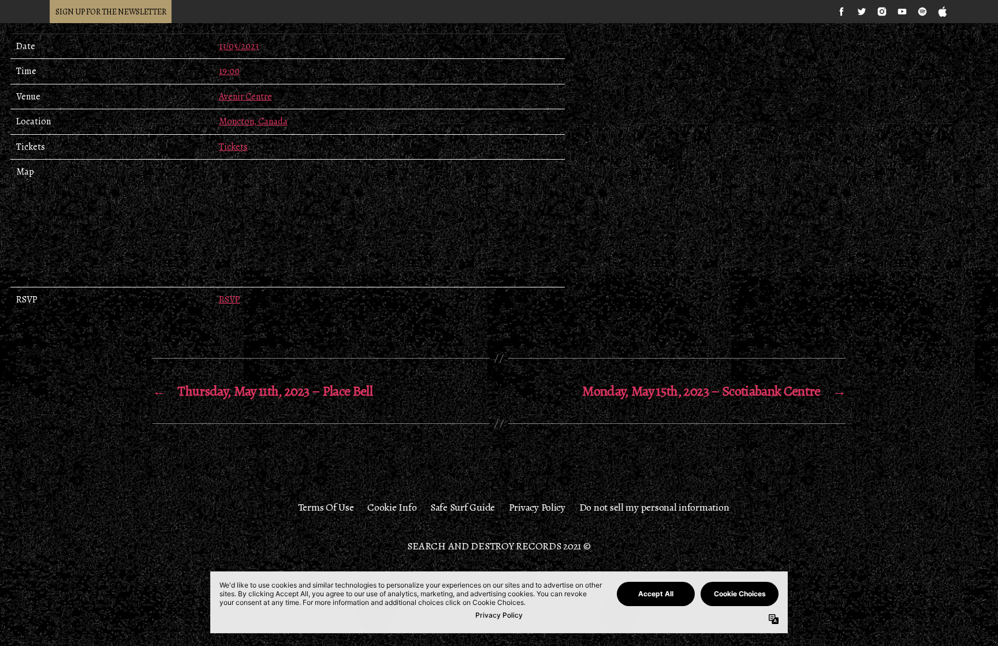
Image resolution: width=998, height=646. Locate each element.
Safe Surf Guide (462, 507)
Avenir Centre (245, 96)
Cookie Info (391, 507)
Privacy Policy (537, 507)
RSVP (229, 299)
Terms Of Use (326, 507)
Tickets (233, 147)
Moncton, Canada (253, 121)
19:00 (229, 71)
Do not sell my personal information (654, 507)
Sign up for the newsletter (110, 11)
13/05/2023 (239, 46)
